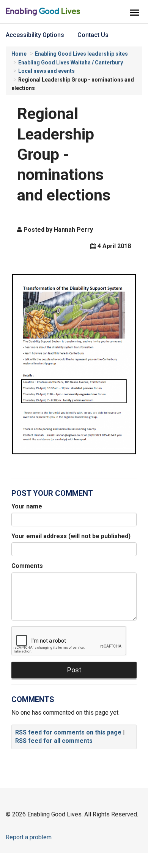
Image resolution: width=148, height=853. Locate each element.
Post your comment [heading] (52, 493)
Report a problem (29, 837)
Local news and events (46, 71)
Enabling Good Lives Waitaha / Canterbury (70, 62)
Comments (27, 565)
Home (19, 54)
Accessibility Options (35, 34)
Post (74, 670)
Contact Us (93, 34)
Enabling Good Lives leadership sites (81, 54)
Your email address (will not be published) (71, 536)
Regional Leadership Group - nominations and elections (77, 154)
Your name (26, 506)
